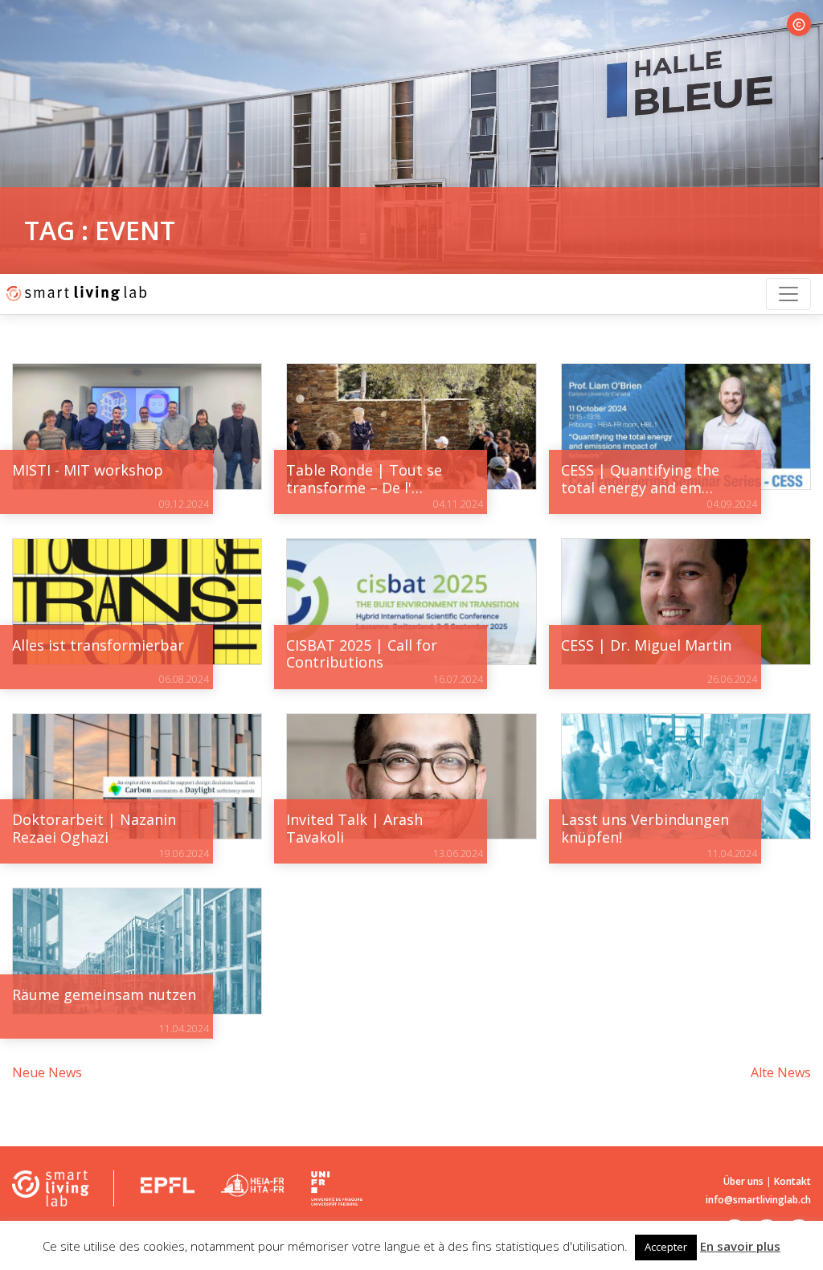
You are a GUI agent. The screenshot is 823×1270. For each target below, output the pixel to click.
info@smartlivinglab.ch (758, 1200)
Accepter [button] (666, 1246)
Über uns (743, 1181)
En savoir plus (740, 1246)
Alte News (781, 1072)
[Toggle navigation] (788, 294)
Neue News (47, 1072)
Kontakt (792, 1181)
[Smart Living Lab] (74, 294)
